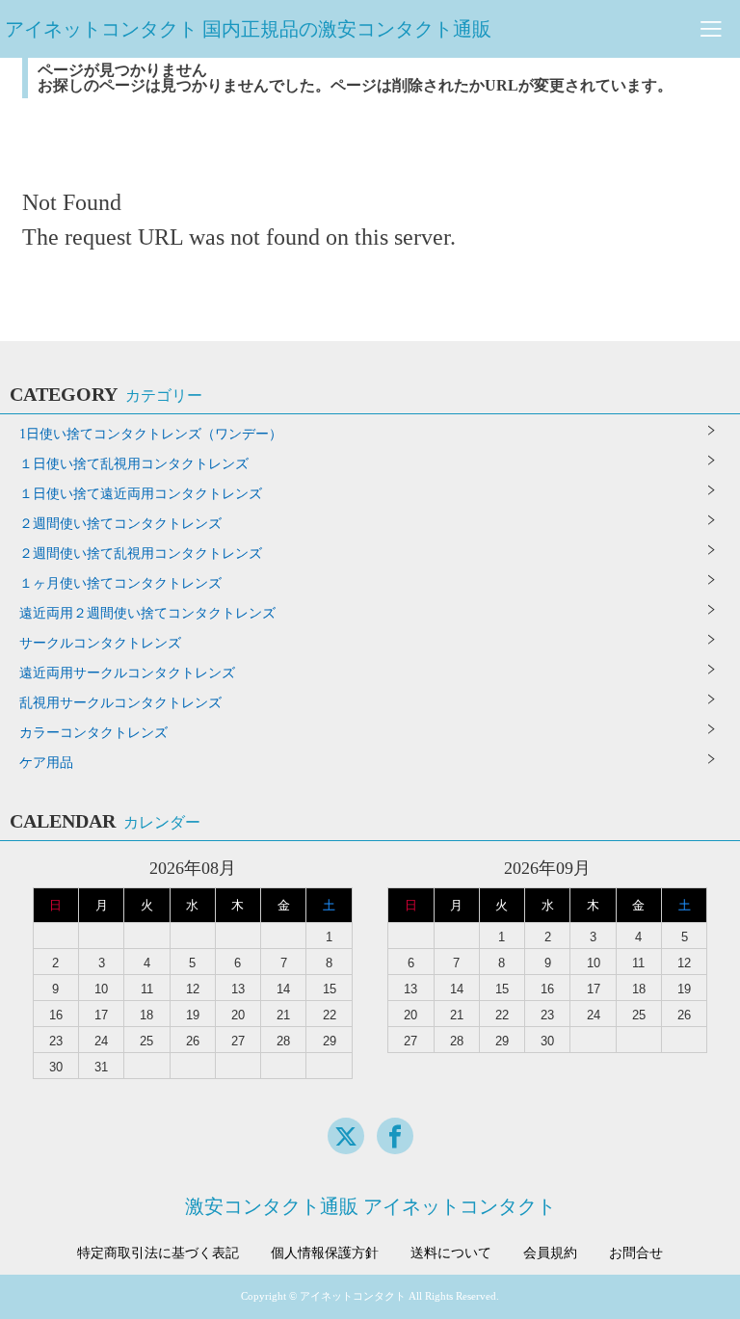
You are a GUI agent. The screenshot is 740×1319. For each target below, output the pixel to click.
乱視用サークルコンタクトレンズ (120, 703)
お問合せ (636, 1253)
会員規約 (550, 1253)
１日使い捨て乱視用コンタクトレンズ (134, 464)
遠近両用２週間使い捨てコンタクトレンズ (147, 613)
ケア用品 (46, 762)
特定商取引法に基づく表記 (158, 1253)
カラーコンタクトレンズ (93, 732)
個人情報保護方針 (325, 1253)
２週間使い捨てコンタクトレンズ (120, 523)
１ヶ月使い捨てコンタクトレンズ (120, 583)
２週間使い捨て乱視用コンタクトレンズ (140, 553)
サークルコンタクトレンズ (100, 643)
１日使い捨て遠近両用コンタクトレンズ (140, 494)
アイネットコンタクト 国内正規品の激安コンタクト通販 (248, 29)
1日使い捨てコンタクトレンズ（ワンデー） (150, 434)
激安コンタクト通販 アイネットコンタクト (370, 1206)
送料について (450, 1253)
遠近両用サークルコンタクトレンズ (127, 673)
